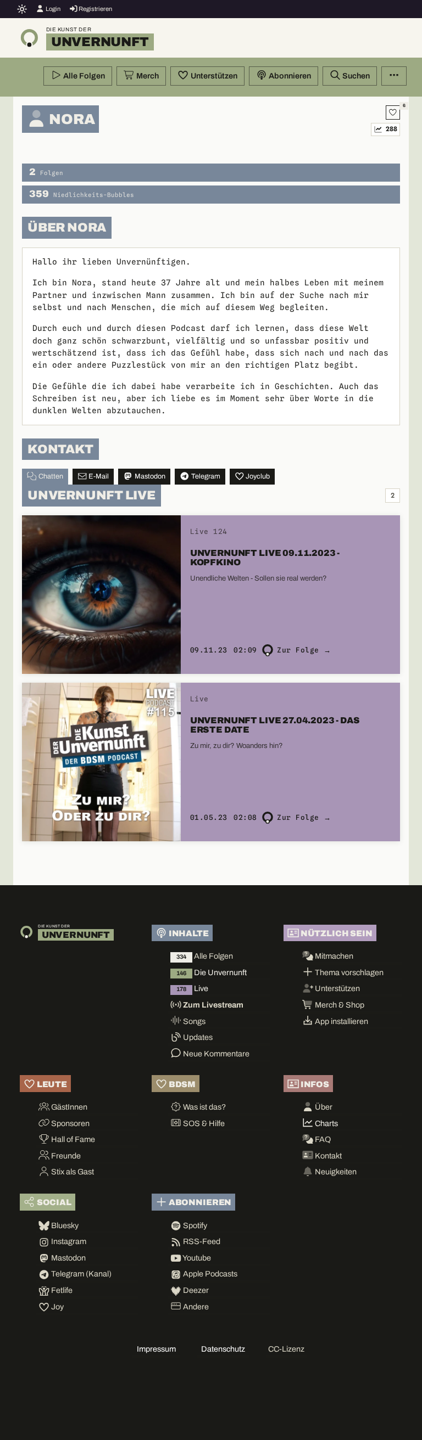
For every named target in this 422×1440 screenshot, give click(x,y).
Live (192, 988)
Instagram (67, 1241)
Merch (147, 75)
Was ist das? (203, 1106)
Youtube (196, 1257)
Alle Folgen (83, 75)
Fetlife (61, 1290)
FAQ (322, 1139)
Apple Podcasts (209, 1273)
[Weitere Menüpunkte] (394, 76)
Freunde (65, 1155)
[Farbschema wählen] (22, 9)
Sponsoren (69, 1123)
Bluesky (64, 1225)
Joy (56, 1306)
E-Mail (98, 476)
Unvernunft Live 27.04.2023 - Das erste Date (275, 725)
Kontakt (327, 1155)
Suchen (355, 75)
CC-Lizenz (286, 1349)
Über (322, 1106)
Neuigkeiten (335, 1171)
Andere (195, 1306)
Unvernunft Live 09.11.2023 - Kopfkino (265, 557)
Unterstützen (213, 75)
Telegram (205, 476)
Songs (193, 1021)
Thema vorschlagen (348, 972)
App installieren (340, 1021)
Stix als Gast (71, 1171)
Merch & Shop (338, 1004)
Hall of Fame (72, 1139)
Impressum (156, 1349)
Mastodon (149, 476)
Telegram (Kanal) (80, 1273)
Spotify (194, 1225)
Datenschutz (223, 1349)
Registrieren (94, 8)
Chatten (50, 476)
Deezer (195, 1290)
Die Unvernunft (211, 972)
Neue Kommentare (215, 1053)
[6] (393, 112)
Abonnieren (289, 75)
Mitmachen (333, 956)
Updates (197, 1037)
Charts (325, 1123)
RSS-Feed (200, 1241)
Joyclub (257, 476)
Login (52, 8)
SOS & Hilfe (203, 1123)
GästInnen (68, 1106)
